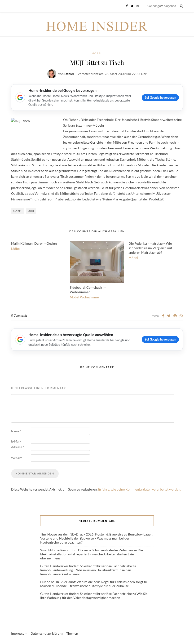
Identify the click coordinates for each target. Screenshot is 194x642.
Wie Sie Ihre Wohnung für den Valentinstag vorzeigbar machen (93, 596)
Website (16, 458)
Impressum (19, 633)
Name (16, 431)
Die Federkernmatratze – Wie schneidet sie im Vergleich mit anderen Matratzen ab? (150, 247)
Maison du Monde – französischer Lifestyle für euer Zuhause (84, 586)
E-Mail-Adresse (17, 444)
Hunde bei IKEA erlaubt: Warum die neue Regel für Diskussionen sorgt (91, 582)
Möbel (97, 53)
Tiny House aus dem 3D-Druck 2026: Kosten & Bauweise (81, 534)
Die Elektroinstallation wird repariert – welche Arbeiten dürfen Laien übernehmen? (91, 554)
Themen (72, 633)
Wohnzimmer (90, 297)
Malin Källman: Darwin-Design (34, 243)
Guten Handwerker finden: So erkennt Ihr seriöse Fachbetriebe (86, 566)
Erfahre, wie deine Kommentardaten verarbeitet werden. (139, 489)
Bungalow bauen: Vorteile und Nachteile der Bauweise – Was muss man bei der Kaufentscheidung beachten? (96, 538)
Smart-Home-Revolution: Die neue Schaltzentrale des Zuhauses (86, 550)
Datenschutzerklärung (47, 633)
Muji (31, 211)
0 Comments (19, 315)
